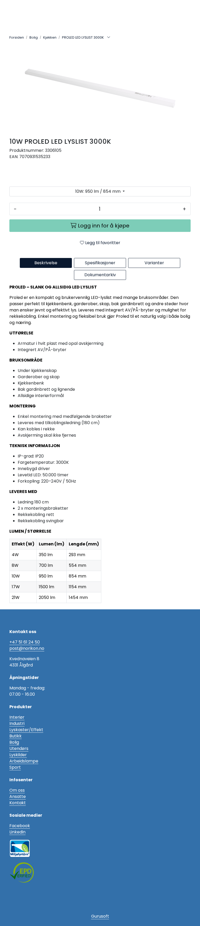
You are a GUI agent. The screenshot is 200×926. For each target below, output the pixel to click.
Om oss (17, 790)
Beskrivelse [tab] (45, 263)
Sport (15, 767)
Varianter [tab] (154, 263)
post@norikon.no (26, 648)
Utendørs (18, 748)
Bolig (14, 742)
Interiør (16, 717)
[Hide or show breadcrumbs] (109, 37)
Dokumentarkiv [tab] (100, 275)
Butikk (15, 736)
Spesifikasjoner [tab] (100, 263)
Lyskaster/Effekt (26, 730)
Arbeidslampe (23, 761)
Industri (16, 723)
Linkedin (17, 832)
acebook (21, 826)
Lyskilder (18, 755)
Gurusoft (100, 916)
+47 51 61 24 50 (24, 642)
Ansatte (17, 796)
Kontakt (17, 803)
